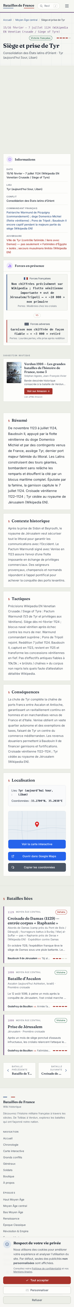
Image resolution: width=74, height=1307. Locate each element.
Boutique (8, 1176)
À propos (8, 1182)
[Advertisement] (37, 105)
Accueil (7, 19)
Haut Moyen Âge (13, 1199)
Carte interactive (13, 1151)
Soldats (7, 1170)
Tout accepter (39, 1280)
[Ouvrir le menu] (67, 6)
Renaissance (11, 1218)
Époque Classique (14, 1224)
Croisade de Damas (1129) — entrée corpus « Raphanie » (33, 920)
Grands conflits (12, 1157)
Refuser (37, 1300)
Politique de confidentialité (46, 1268)
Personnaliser (39, 1290)
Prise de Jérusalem (25, 1026)
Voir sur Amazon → (38, 391)
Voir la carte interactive (37, 844)
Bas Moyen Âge (13, 1212)
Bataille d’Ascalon (24, 978)
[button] (37, 830)
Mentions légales (22, 1271)
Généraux (9, 1163)
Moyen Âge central (26, 19)
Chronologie (10, 1144)
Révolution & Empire (15, 1231)
